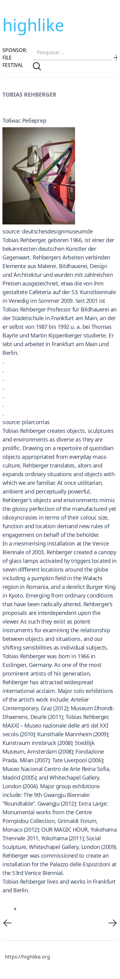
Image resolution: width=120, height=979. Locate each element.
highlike (33, 24)
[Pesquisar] (37, 66)
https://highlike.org (27, 956)
